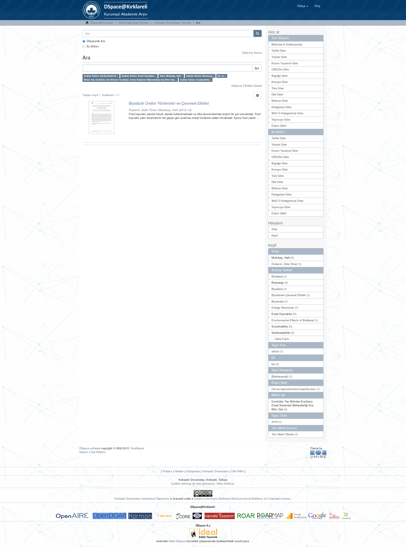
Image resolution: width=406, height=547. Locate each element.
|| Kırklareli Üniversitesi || (215, 471)
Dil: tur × (222, 75)
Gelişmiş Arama (252, 53)
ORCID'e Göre (280, 69)
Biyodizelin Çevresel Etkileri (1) (291, 295)
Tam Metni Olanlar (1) (285, 434)
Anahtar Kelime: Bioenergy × (200, 75)
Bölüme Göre (280, 101)
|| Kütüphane (192, 471)
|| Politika (166, 471)
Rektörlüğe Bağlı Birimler (134, 23)
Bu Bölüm (93, 46)
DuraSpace (137, 448)
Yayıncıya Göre (281, 119)
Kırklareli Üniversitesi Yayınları (172, 23)
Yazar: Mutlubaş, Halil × (171, 75)
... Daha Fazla (280, 339)
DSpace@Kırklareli (101, 23)
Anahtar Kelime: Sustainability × (195, 79)
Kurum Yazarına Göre (285, 63)
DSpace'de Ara (96, 41)
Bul (257, 68)
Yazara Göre (279, 57)
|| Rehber (178, 471)
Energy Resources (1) (285, 307)
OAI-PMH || (237, 471)
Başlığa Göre (279, 76)
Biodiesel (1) (279, 276)
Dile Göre (277, 94)
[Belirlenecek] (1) (282, 376)
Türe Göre (278, 88)
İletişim (83, 452)
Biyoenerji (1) (280, 301)
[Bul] (257, 33)
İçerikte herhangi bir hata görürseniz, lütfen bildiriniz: (203, 483)
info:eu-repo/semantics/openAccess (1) (296, 389)
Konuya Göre (280, 82)
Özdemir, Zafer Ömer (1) (286, 264)
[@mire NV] (318, 454)
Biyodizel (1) (279, 289)
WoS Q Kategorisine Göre (287, 113)
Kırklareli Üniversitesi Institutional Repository (141, 498)
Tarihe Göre (279, 50)
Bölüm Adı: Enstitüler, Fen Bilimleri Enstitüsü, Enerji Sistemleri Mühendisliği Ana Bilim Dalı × (130, 79)
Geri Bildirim (98, 452)
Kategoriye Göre (281, 107)
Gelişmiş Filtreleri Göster (246, 86)
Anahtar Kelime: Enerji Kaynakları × (139, 75)
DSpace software (89, 448)
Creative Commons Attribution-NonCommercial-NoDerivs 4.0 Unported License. (242, 498)
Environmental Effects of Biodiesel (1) (295, 320)
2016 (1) (276, 422)
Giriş (274, 229)
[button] (302, 6)
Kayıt (275, 235)
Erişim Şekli (279, 126)
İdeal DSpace (177, 541)
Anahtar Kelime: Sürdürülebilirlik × (101, 75)
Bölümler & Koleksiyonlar (287, 44)
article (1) (277, 351)
